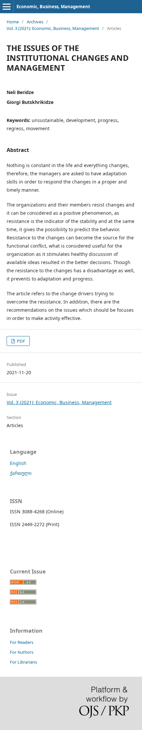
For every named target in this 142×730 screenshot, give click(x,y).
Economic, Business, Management (53, 7)
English (18, 463)
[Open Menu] (6, 6)
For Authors (21, 652)
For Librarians (23, 662)
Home (13, 22)
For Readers (21, 642)
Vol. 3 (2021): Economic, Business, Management (53, 28)
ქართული (20, 473)
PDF (20, 341)
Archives (35, 22)
